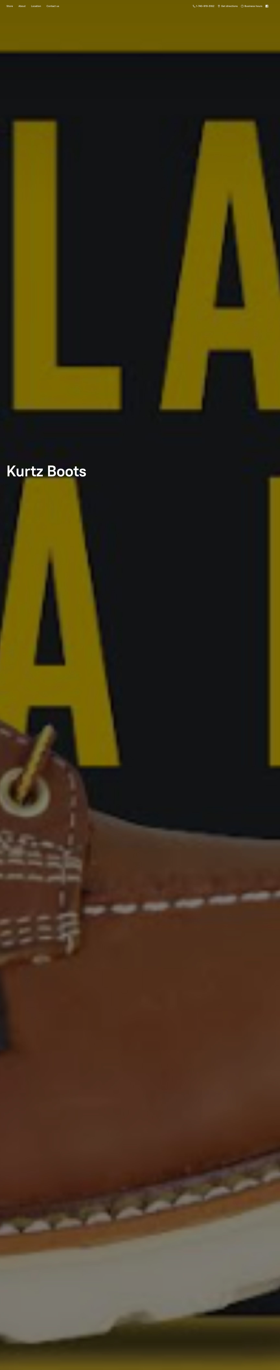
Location (36, 6)
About (22, 6)
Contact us (53, 6)
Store (9, 6)
